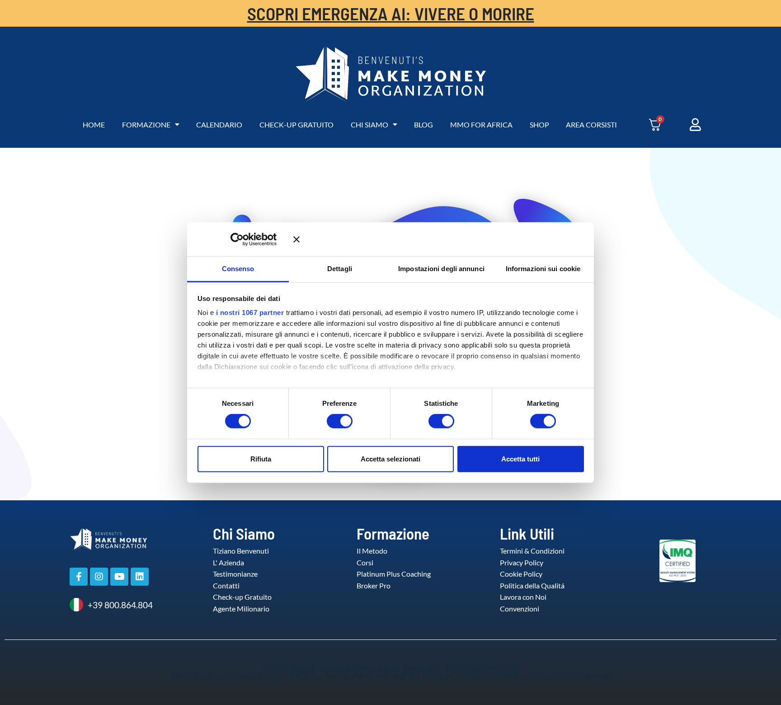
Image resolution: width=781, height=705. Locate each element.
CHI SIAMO (369, 124)
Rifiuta (260, 458)
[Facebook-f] (79, 577)
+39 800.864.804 (120, 605)
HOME (94, 124)
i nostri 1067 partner (250, 312)
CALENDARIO (219, 124)
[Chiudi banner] (438, 239)
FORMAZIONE (146, 124)
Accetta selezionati (390, 458)
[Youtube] (119, 577)
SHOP (539, 124)
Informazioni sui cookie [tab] (543, 269)
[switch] (330, 421)
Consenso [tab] (238, 269)
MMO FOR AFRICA (481, 124)
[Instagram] (99, 577)
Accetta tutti (520, 458)
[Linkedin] (140, 577)
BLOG (423, 124)
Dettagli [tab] (339, 269)
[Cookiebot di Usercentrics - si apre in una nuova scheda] (250, 239)
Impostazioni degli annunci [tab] (441, 269)
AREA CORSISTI (591, 124)
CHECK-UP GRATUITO (296, 124)
